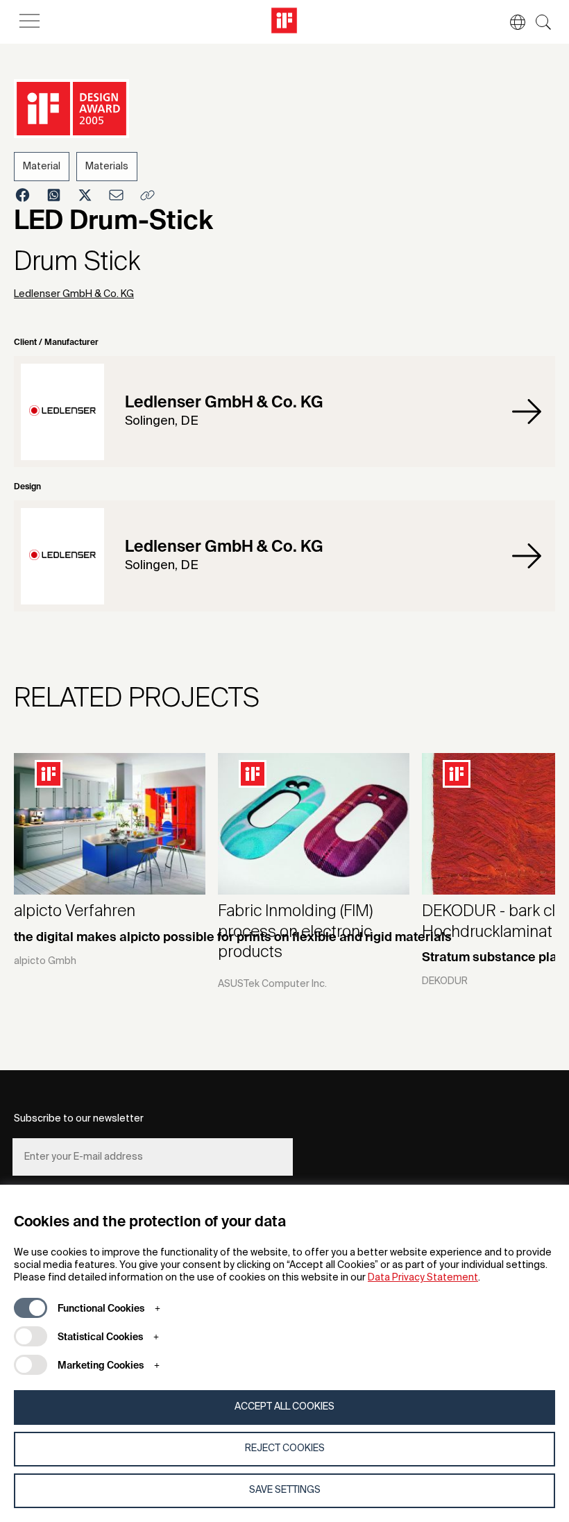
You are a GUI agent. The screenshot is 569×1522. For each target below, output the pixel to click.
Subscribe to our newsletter (79, 1119)
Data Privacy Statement (423, 1278)
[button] (510, 22)
